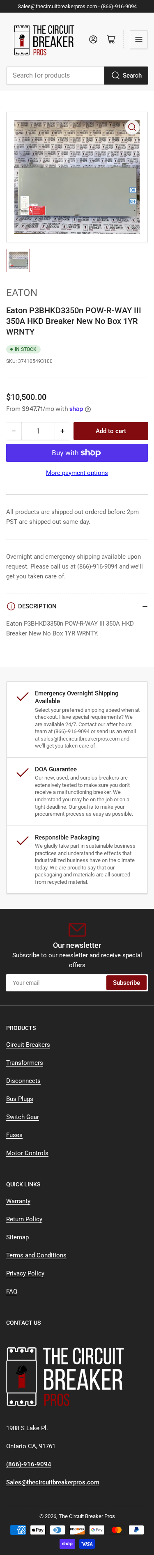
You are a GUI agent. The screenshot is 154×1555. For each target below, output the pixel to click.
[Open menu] (139, 39)
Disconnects (23, 1081)
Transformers (24, 1062)
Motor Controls (27, 1153)
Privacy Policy (25, 1273)
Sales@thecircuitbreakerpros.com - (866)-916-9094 (77, 6)
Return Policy (24, 1219)
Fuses (14, 1135)
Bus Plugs (19, 1099)
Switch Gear (22, 1117)
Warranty (18, 1201)
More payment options (77, 473)
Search (132, 75)
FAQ (11, 1291)
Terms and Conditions (36, 1255)
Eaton (21, 292)
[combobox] (77, 76)
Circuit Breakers (28, 1044)
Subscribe (126, 982)
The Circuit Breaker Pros (87, 1516)
